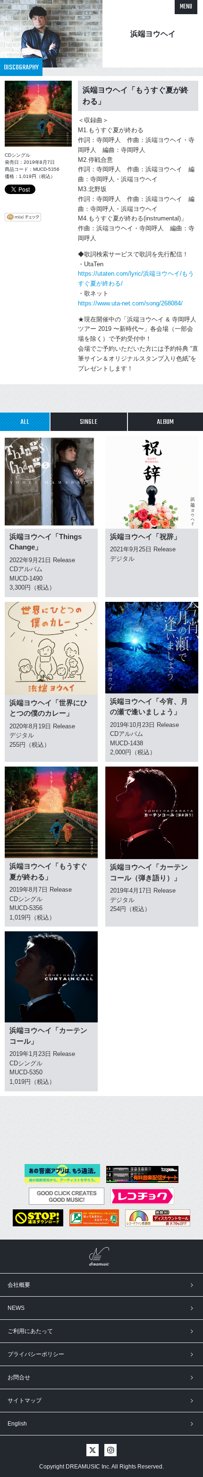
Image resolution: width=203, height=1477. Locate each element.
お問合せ (19, 1377)
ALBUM (165, 422)
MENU (186, 6)
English (17, 1423)
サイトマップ (25, 1400)
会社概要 (19, 1285)
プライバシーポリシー (36, 1354)
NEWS (16, 1308)
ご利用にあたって (30, 1331)
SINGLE (88, 422)
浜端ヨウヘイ (153, 34)
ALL (24, 422)
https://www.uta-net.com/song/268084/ (130, 303)
